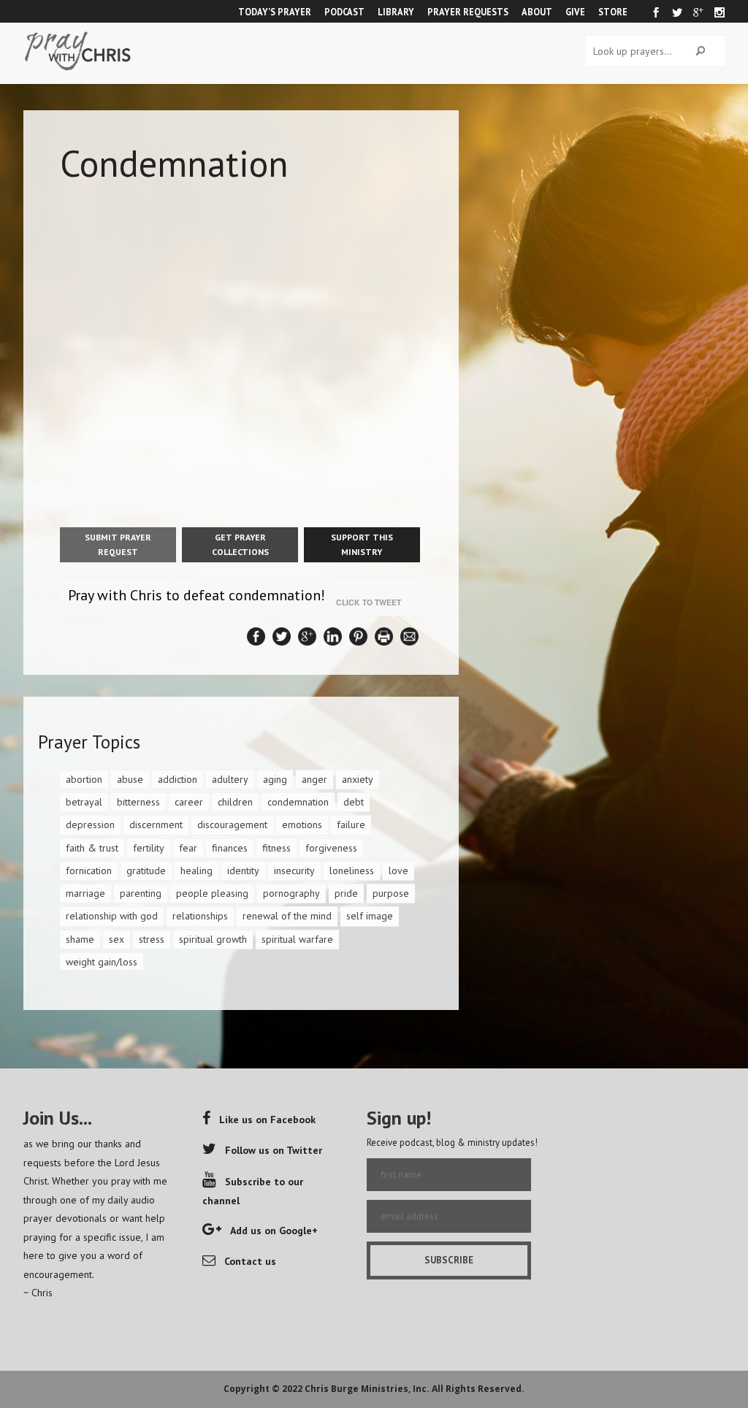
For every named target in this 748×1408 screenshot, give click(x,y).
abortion (84, 779)
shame (80, 939)
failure (351, 824)
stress (151, 939)
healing (196, 870)
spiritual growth (213, 939)
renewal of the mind (287, 915)
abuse (130, 779)
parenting (140, 893)
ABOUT (537, 12)
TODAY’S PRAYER (274, 12)
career (189, 801)
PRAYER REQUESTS (467, 12)
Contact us (250, 1261)
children (235, 801)
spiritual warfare (297, 939)
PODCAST (344, 12)
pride (346, 893)
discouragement (232, 824)
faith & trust (92, 847)
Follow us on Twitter (273, 1150)
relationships (200, 915)
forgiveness (331, 847)
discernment (156, 824)
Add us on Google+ (274, 1230)
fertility (148, 847)
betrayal (84, 801)
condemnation (298, 801)
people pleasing (212, 893)
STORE (612, 12)
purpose (391, 893)
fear (188, 847)
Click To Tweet (372, 602)
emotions (302, 824)
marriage (85, 893)
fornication (89, 870)
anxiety (357, 779)
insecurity (294, 870)
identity (243, 870)
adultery (230, 779)
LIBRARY (396, 12)
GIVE (575, 12)
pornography (291, 893)
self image (369, 915)
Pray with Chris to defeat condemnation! (196, 595)
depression (90, 824)
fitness (276, 847)
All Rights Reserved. (478, 1388)
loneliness (351, 870)
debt (353, 801)
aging (275, 779)
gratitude (146, 870)
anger (314, 779)
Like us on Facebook (267, 1119)
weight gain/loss (101, 961)
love (398, 870)
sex (116, 939)
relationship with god (112, 915)
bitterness (138, 801)
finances (230, 847)
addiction (177, 779)
